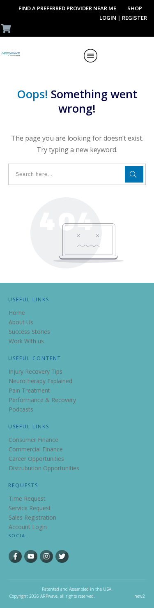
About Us (21, 322)
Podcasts (21, 409)
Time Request (27, 498)
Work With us (26, 341)
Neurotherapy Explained (40, 381)
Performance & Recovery (42, 400)
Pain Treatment (29, 390)
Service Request (30, 508)
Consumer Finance (33, 440)
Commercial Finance (36, 449)
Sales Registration (32, 517)
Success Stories (29, 331)
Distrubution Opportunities (44, 468)
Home (17, 313)
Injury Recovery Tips (35, 371)
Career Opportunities (36, 458)
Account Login (28, 527)
